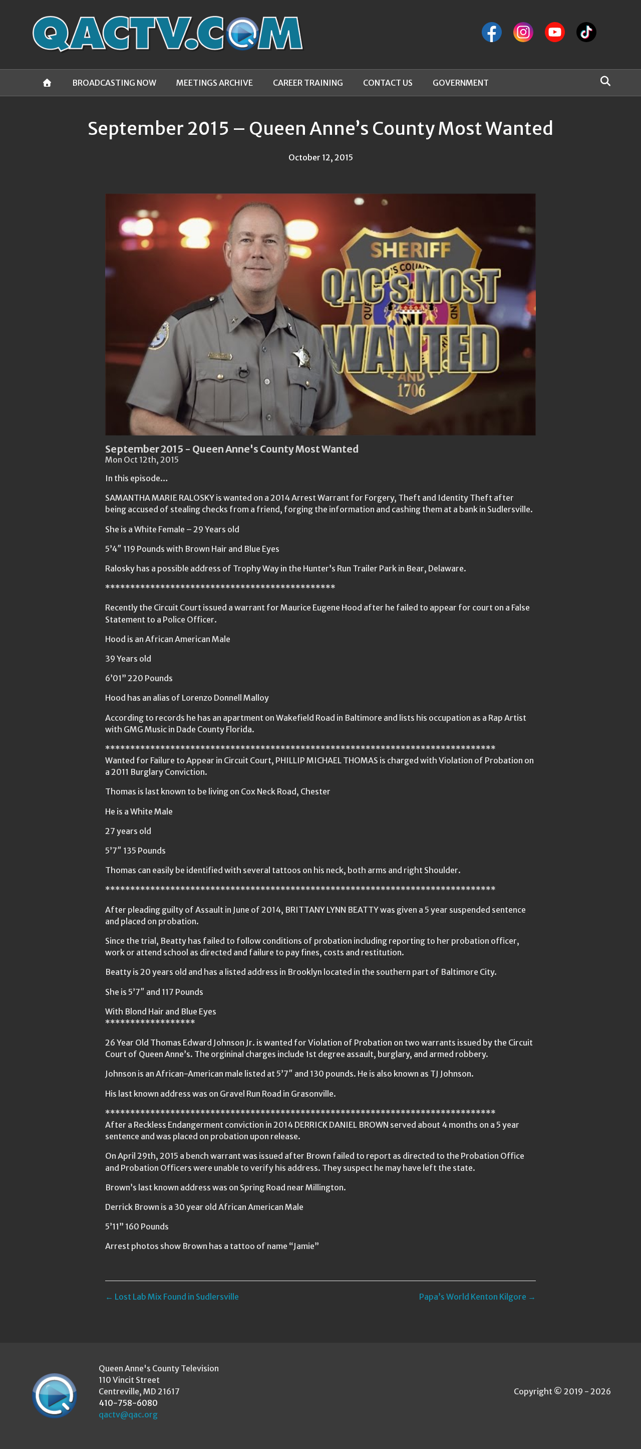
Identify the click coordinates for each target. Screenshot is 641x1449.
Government (461, 83)
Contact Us (388, 83)
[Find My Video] (602, 81)
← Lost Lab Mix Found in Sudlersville (172, 1297)
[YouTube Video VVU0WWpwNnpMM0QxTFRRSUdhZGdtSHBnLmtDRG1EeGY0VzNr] (320, 314)
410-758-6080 (128, 1403)
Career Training (308, 83)
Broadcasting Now (114, 83)
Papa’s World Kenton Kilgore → (477, 1297)
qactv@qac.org (128, 1414)
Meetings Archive (214, 83)
